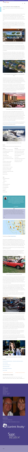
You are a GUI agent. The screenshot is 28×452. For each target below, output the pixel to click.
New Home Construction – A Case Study (8, 167)
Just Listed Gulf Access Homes (8, 374)
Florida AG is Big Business (18, 155)
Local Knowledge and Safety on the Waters (20, 149)
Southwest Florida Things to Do (6, 165)
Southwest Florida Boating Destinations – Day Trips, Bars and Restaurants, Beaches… (13, 361)
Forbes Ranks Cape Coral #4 (18, 161)
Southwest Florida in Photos (6, 366)
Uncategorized (4, 188)
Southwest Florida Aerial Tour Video (7, 368)
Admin (3, 448)
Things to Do (4, 181)
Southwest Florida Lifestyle (6, 178)
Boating (4, 179)
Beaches (4, 182)
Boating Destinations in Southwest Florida (8, 149)
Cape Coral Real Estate (5, 185)
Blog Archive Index (5, 174)
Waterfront (4, 9)
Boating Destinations (13, 236)
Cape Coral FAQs (5, 370)
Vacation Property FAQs (6, 155)
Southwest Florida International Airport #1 (20, 158)
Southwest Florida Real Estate (6, 184)
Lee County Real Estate (5, 187)
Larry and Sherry (16, 206)
